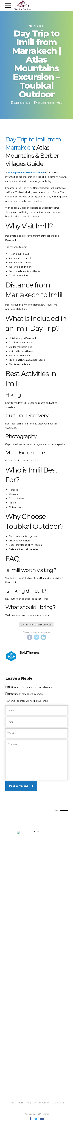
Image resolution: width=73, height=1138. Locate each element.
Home (11, 1102)
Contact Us (59, 1102)
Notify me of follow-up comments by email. (31, 687)
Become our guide (42, 1102)
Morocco (38, 25)
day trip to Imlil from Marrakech (26, 172)
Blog (28, 1102)
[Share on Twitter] (36, 637)
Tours (20, 1102)
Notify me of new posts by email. (25, 693)
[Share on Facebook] (29, 637)
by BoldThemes (46, 102)
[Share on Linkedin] (43, 637)
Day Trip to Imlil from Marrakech (36, 624)
